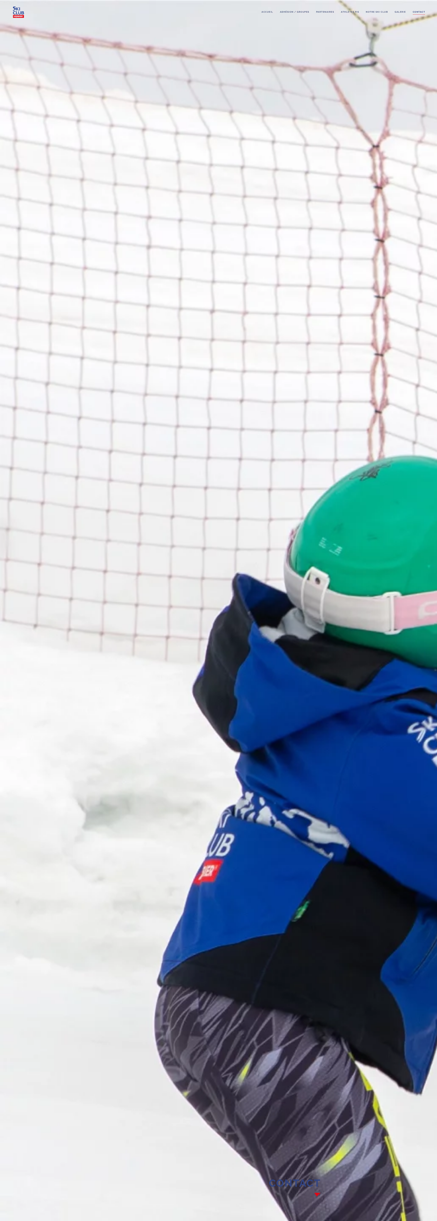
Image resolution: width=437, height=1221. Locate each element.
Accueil (267, 12)
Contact (419, 12)
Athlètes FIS (350, 12)
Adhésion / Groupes (294, 12)
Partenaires (325, 12)
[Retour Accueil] (18, 12)
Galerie (400, 12)
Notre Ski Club (377, 12)
